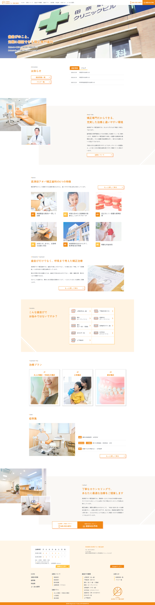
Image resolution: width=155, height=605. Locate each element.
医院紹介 (56, 577)
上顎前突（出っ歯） (90, 577)
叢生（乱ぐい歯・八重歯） (92, 582)
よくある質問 (70, 2)
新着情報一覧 (119, 577)
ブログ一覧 (119, 580)
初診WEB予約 (149, 2)
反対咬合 (81, 443)
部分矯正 (56, 598)
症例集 (52, 2)
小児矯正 (88, 443)
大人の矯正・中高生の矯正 (61, 593)
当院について (29, 2)
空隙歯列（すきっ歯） (90, 587)
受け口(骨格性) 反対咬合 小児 (102, 443)
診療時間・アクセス (59, 585)
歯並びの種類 (38, 2)
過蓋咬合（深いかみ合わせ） (92, 593)
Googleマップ (116, 566)
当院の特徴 (34, 577)
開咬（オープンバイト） (91, 585)
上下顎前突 (87, 598)
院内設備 (56, 582)
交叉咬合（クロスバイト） (92, 590)
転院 (80, 437)
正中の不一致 (88, 595)
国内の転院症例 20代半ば (90, 437)
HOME (22, 2)
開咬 (80, 449)
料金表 (57, 2)
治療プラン (46, 2)
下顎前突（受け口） (90, 580)
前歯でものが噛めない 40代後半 (92, 449)
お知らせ (63, 2)
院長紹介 (56, 580)
